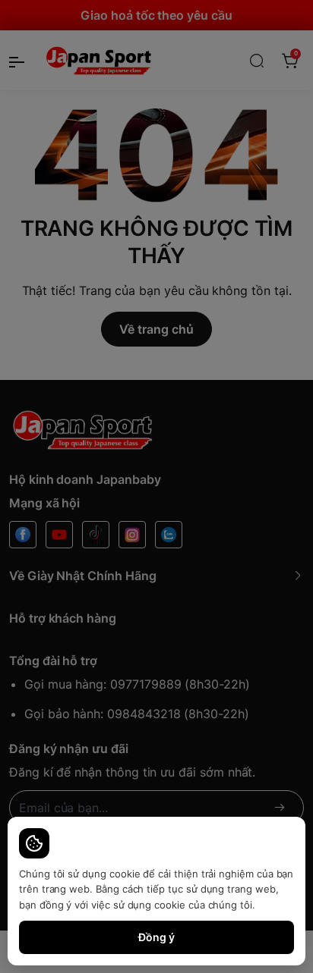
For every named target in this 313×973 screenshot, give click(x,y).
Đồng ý (156, 937)
